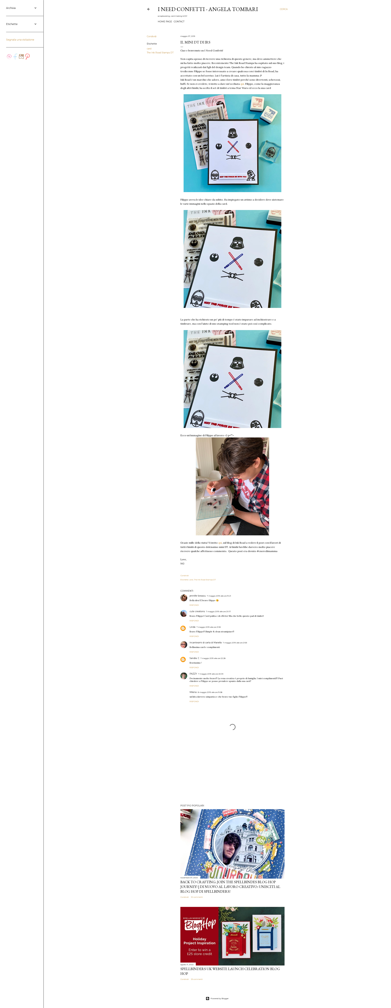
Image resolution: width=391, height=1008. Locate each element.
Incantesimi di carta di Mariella (206, 642)
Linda (192, 627)
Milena (193, 692)
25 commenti (197, 979)
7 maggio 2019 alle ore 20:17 (218, 611)
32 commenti (197, 897)
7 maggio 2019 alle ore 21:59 (209, 627)
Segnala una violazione (20, 39)
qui (242, 83)
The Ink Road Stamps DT (160, 52)
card (149, 48)
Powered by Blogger (220, 998)
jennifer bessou (198, 595)
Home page (165, 21)
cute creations (197, 611)
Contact (179, 21)
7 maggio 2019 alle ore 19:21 (219, 596)
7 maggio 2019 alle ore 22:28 (213, 658)
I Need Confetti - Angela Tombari (208, 9)
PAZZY (193, 673)
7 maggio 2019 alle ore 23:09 (210, 674)
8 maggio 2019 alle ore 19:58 (210, 692)
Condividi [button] (151, 36)
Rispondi (194, 605)
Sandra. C (194, 658)
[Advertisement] (232, 775)
